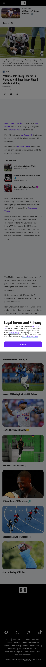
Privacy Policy (14, 333)
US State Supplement (30, 337)
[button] (23, 344)
